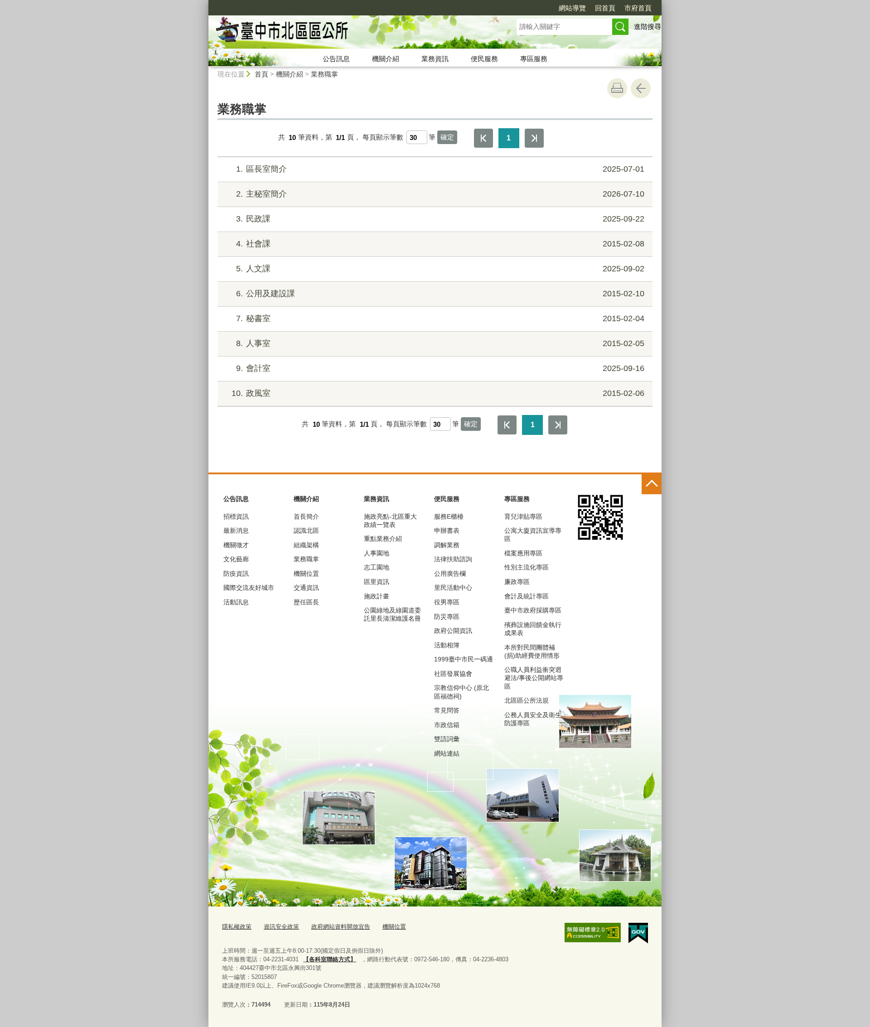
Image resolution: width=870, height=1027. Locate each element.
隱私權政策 (236, 926)
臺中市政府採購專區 (532, 610)
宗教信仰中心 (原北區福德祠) (461, 691)
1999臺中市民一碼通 (463, 659)
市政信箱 (446, 724)
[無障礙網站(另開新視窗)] (593, 933)
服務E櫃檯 (449, 516)
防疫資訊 (236, 573)
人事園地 (376, 553)
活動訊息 (236, 602)
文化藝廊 (236, 559)
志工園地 (376, 567)
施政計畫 (376, 596)
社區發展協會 (453, 673)
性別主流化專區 (526, 567)
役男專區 (446, 602)
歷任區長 (306, 602)
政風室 (438, 393)
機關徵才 (236, 545)
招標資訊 (236, 516)
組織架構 (306, 545)
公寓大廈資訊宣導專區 (532, 534)
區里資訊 (376, 581)
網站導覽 (572, 8)
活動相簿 (446, 645)
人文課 (440, 268)
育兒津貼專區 (523, 516)
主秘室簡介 (440, 193)
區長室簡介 (440, 169)
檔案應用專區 (523, 553)
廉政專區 (517, 581)
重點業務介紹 (383, 538)
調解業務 (446, 545)
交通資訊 (306, 587)
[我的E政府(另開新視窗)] (638, 933)
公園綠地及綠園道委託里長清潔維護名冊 (392, 614)
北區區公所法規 (526, 700)
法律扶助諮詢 (453, 559)
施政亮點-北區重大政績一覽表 (390, 520)
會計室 (440, 368)
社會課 (440, 243)
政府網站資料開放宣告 (340, 926)
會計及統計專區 (526, 596)
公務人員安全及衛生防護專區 (532, 719)
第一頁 (483, 138)
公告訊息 (336, 59)
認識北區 (306, 530)
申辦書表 (446, 530)
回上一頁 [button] (641, 88)
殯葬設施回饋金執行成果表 (532, 628)
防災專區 (446, 616)
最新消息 (236, 530)
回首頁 (605, 8)
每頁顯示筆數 (382, 137)
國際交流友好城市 (248, 587)
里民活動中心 (453, 587)
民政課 (440, 218)
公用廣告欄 (450, 573)
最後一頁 (534, 138)
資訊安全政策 (281, 926)
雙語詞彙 (446, 739)
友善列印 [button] (617, 88)
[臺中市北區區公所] (352, 33)
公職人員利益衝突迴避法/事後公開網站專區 (533, 677)
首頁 (261, 74)
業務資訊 (435, 59)
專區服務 (533, 59)
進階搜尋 (647, 26)
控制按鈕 (652, 484)
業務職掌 (324, 74)
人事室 (440, 343)
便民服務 (484, 59)
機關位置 (306, 573)
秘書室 (440, 318)
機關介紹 (385, 59)
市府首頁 (638, 8)
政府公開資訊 (453, 630)
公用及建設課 (440, 293)
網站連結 (446, 753)
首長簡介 (306, 516)
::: (204, 4)
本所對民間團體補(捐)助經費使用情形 (532, 651)
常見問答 (446, 710)
